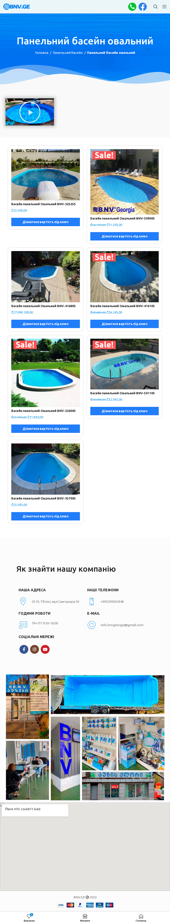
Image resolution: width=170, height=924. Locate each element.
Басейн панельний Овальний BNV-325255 (43, 204)
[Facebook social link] (23, 649)
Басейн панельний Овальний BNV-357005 (43, 498)
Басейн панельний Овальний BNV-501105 (122, 393)
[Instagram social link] (34, 649)
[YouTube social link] (45, 649)
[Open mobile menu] (164, 6)
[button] (30, 112)
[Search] (155, 6)
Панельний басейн (68, 52)
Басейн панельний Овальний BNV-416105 (122, 306)
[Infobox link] (119, 601)
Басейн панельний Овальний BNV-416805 (43, 306)
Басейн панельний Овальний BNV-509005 (122, 218)
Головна (42, 52)
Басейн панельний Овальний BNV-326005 (43, 411)
